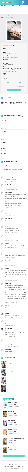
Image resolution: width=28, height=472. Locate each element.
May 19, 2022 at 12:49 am (10, 265)
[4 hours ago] (15, 404)
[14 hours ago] (15, 440)
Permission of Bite (10, 386)
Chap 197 (3, 137)
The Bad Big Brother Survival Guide (16, 438)
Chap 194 (3, 153)
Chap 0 (10, 449)
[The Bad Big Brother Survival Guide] (5, 441)
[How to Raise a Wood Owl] (5, 450)
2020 (4, 75)
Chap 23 (10, 413)
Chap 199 (3, 126)
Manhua (6, 15)
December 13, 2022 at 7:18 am (11, 240)
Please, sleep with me (13, 15)
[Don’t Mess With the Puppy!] (3, 380)
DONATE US (11, 5)
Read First (10, 90)
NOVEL (18, 5)
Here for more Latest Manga (14, 455)
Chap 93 (10, 404)
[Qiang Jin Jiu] (3, 372)
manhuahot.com (14, 69)
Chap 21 (10, 433)
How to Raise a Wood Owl (13, 447)
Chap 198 (3, 131)
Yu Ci (11, 61)
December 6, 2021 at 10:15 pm (11, 310)
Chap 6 (10, 440)
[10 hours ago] (15, 422)
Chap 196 (3, 142)
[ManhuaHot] (6, 2)
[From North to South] (5, 405)
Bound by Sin (11, 411)
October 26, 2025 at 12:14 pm (11, 189)
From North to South (12, 402)
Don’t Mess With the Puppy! (12, 377)
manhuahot (6, 69)
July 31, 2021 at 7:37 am (10, 354)
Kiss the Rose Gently (12, 429)
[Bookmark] (20, 82)
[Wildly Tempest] (5, 423)
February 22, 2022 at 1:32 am (11, 302)
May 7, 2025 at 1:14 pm (10, 223)
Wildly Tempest (11, 420)
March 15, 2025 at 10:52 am (11, 232)
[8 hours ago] (15, 413)
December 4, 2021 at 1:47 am (11, 325)
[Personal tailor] (3, 364)
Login (12, 169)
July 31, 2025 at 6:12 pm (10, 207)
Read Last (17, 90)
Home (2, 15)
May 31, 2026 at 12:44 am (10, 181)
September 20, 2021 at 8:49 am (12, 346)
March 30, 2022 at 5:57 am (11, 280)
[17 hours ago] (15, 449)
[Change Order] (22, 116)
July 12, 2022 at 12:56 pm (10, 257)
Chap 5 (10, 442)
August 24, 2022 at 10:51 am (11, 249)
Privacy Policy (21, 466)
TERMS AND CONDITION (9, 466)
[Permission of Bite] (3, 388)
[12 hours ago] (15, 431)
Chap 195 (3, 148)
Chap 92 (10, 406)
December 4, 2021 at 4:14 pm (11, 317)
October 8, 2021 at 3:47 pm (11, 336)
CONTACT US (17, 464)
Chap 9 (10, 422)
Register (8, 169)
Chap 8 (10, 424)
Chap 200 (3, 120)
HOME (9, 464)
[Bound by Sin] (5, 414)
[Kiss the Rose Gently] (5, 432)
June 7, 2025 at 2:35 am (10, 215)
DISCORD (3, 5)
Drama (14, 68)
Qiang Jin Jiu (9, 369)
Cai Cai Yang (6, 61)
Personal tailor (9, 361)
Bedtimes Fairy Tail (7, 68)
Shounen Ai (10, 64)
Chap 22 (10, 415)
